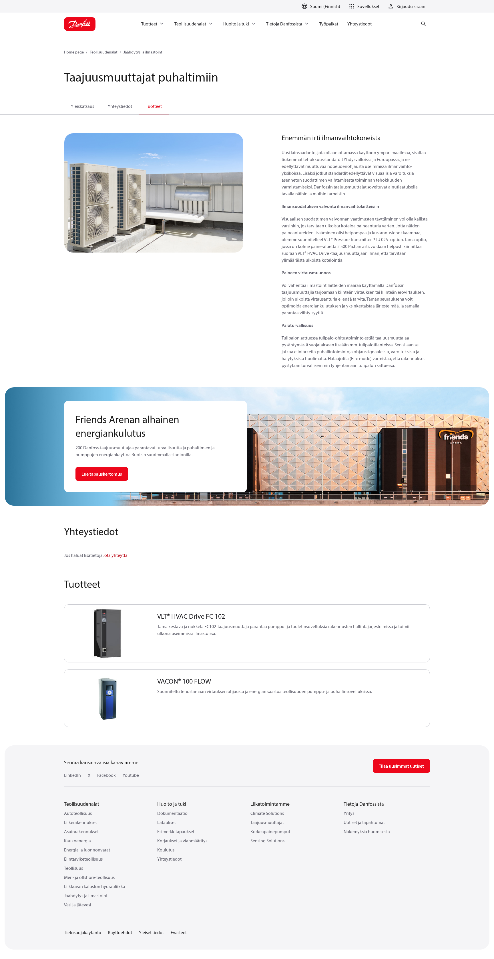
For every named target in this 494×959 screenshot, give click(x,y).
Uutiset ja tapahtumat (364, 822)
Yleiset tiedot (151, 932)
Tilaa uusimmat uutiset (401, 766)
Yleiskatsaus (82, 106)
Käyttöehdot (120, 932)
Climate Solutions (267, 813)
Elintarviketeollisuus (83, 859)
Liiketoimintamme (270, 804)
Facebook (106, 775)
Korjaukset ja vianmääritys (182, 840)
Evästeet (179, 932)
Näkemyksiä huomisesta (367, 831)
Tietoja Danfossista (364, 804)
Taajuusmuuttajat (267, 822)
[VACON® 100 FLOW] (107, 698)
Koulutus (165, 850)
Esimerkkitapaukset (175, 831)
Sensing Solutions (267, 840)
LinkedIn (72, 775)
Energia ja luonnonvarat (87, 850)
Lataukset (166, 822)
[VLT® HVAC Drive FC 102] (107, 633)
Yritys (349, 813)
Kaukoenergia (77, 840)
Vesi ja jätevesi (77, 905)
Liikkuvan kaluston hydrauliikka (94, 886)
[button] (363, 6)
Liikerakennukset (80, 822)
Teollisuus (73, 868)
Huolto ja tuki (171, 804)
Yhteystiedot (120, 106)
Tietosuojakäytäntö (82, 932)
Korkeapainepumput (270, 831)
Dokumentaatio (172, 813)
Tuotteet (154, 106)
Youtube (131, 775)
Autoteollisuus (78, 813)
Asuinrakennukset (81, 831)
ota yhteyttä (116, 555)
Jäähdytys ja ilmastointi (143, 52)
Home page (74, 52)
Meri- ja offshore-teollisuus (89, 877)
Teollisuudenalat (103, 52)
